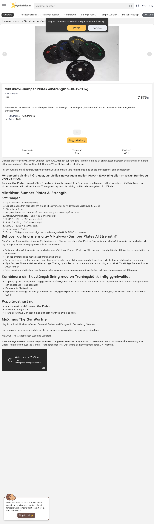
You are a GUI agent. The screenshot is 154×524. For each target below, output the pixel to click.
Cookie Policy (15, 510)
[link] (137, 5)
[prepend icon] (71, 132)
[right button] (149, 53)
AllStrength (11, 93)
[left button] (4, 53)
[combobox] (84, 6)
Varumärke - (14, 116)
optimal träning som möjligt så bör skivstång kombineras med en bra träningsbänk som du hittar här (77, 169)
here (80, 330)
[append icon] (83, 132)
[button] (72, 81)
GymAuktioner (32, 5)
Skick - (11, 119)
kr (148, 98)
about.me (94, 330)
